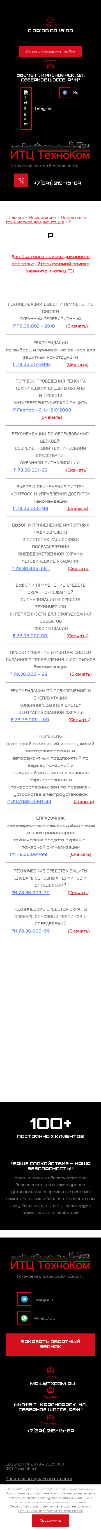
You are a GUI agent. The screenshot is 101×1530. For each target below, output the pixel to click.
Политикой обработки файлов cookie (50, 1511)
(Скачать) (77, 325)
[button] (50, 1344)
